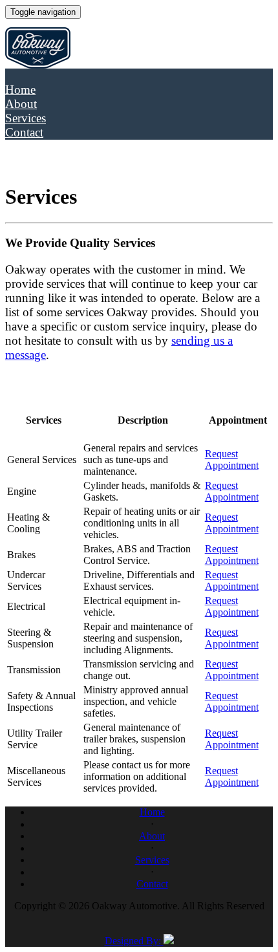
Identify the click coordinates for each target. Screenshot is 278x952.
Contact (24, 132)
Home (20, 89)
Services (25, 118)
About (21, 104)
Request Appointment (232, 459)
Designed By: (134, 940)
